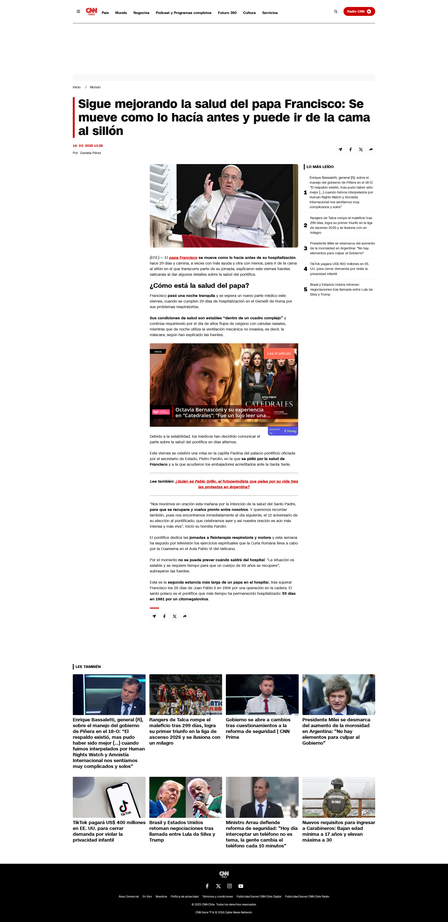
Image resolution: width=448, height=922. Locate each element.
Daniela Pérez (90, 153)
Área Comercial (129, 896)
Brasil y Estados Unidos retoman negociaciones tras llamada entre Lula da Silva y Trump (341, 289)
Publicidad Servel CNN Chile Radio (307, 896)
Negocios (141, 12)
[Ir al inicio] (91, 11)
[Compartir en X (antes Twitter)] (361, 149)
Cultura (249, 12)
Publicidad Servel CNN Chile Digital (259, 896)
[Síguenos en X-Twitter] (218, 886)
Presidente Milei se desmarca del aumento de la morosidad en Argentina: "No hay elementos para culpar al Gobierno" (342, 248)
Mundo (121, 12)
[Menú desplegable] (78, 11)
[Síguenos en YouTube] (241, 886)
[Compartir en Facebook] (350, 149)
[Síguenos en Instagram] (229, 886)
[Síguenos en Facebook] (207, 886)
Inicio (76, 87)
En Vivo (147, 896)
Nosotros (161, 896)
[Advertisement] (108, 431)
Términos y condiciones (217, 896)
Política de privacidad (185, 896)
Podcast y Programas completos (183, 12)
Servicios (270, 12)
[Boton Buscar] (336, 11)
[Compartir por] (371, 149)
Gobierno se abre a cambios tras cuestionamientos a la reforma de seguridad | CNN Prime (258, 728)
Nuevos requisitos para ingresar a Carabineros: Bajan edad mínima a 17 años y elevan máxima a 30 (338, 831)
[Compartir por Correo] (340, 149)
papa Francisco (183, 257)
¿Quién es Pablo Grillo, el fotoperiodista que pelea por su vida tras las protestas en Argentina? (236, 484)
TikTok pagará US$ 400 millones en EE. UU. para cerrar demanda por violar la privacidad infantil (339, 268)
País (105, 12)
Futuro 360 (227, 12)
